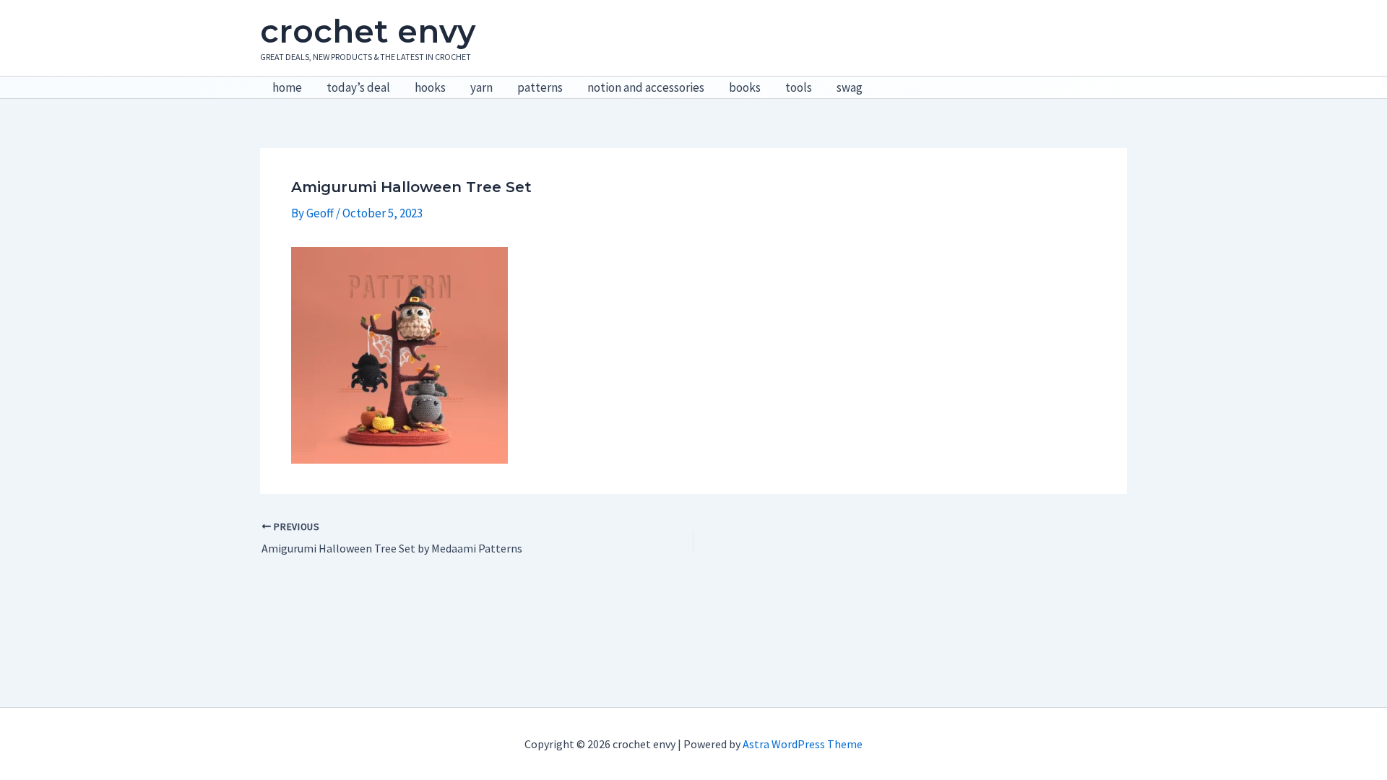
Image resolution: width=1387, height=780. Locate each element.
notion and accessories (645, 87)
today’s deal (358, 87)
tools (798, 87)
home (287, 87)
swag (850, 87)
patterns (540, 87)
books (745, 87)
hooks (430, 87)
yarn (481, 87)
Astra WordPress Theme (803, 744)
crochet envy (367, 31)
